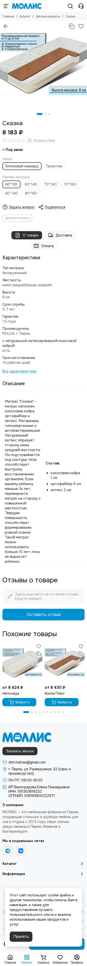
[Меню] (6, 6)
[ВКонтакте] (20, 850)
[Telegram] (7, 850)
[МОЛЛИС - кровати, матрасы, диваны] (26, 6)
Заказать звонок (20, 751)
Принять (21, 936)
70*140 (50, 184)
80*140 (11, 193)
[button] (40, 114)
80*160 (31, 193)
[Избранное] (81, 26)
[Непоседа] (22, 663)
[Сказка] (43, 64)
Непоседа (10, 693)
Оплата (47, 246)
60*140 (31, 184)
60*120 (11, 184)
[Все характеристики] (19, 371)
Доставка (64, 235)
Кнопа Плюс (55, 693)
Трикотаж (54, 166)
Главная (8, 16)
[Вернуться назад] (6, 26)
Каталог (24, 16)
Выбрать (22, 702)
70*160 (70, 184)
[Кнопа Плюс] (65, 663)
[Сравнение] (71, 26)
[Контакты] (81, 6)
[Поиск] (70, 6)
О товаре (30, 235)
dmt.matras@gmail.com (27, 762)
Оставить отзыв (43, 614)
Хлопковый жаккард (22, 166)
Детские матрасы (48, 16)
